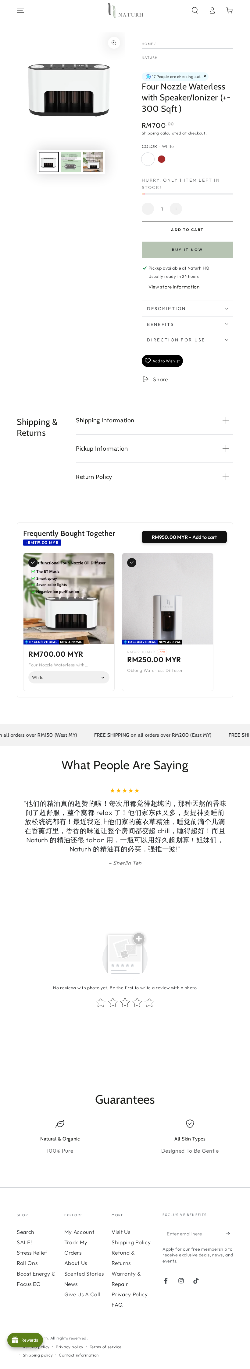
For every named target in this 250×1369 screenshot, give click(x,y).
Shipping (150, 133)
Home (147, 44)
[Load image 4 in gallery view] (93, 162)
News (71, 1283)
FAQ (117, 1304)
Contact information (79, 1355)
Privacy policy (69, 1346)
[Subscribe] (229, 1233)
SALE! (24, 1242)
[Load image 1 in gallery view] (49, 162)
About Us (75, 1262)
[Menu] (20, 10)
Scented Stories (84, 1273)
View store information (174, 287)
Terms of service (106, 1346)
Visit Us (121, 1231)
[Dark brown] (161, 159)
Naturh (150, 57)
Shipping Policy (131, 1242)
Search (25, 1231)
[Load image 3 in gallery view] (71, 162)
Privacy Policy (130, 1294)
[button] (194, 10)
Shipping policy (38, 1355)
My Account (79, 1231)
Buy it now (187, 249)
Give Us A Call (82, 1294)
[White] (148, 159)
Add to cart (187, 229)
